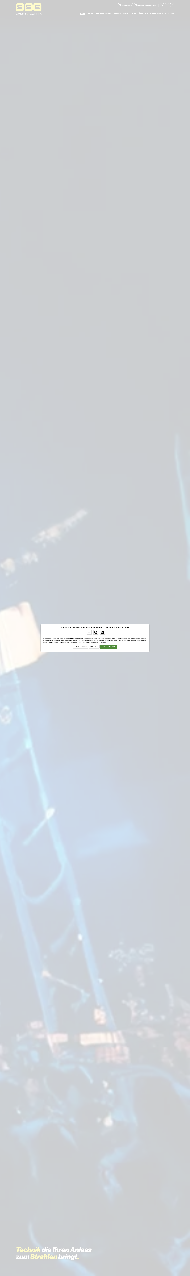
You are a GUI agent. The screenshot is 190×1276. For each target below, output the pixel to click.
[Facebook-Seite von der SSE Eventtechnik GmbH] (88, 633)
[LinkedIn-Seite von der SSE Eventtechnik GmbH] (102, 633)
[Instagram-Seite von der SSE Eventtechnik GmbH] (95, 633)
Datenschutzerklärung (111, 640)
